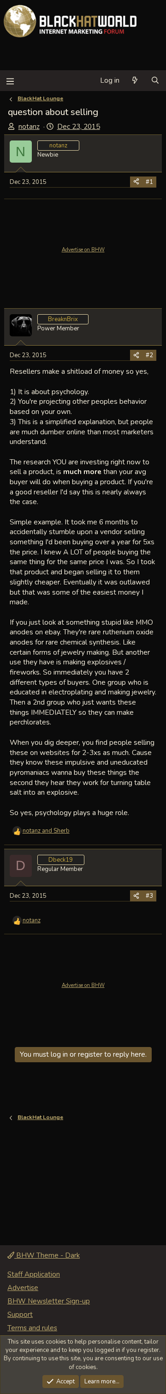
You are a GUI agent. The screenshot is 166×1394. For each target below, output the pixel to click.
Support (20, 1314)
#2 (149, 355)
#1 (149, 182)
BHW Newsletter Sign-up (48, 1301)
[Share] (136, 182)
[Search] (155, 80)
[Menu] (10, 80)
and (46, 831)
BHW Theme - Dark (47, 1255)
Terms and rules (32, 1328)
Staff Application (33, 1274)
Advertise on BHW (83, 249)
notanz (29, 126)
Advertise (22, 1287)
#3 (149, 896)
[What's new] (135, 80)
